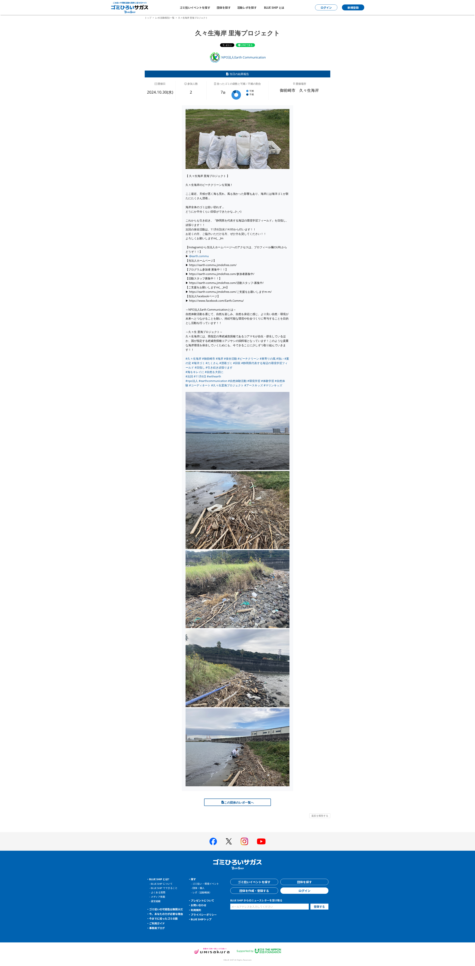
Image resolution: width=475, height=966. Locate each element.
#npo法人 (192, 381)
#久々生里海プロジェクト (227, 385)
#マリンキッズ (273, 385)
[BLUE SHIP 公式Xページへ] (229, 841)
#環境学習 (253, 381)
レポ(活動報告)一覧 (164, 17)
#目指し (200, 367)
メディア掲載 (158, 896)
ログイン (304, 890)
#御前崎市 (208, 358)
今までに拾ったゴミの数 (163, 918)
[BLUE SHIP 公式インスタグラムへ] (244, 841)
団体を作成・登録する (254, 890)
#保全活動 (230, 358)
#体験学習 (267, 381)
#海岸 (219, 358)
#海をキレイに (195, 372)
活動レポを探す (247, 7)
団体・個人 (198, 888)
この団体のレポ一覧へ (239, 802)
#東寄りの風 (268, 358)
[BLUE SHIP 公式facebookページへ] (213, 841)
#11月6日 (200, 376)
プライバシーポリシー (204, 914)
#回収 (236, 363)
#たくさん (212, 363)
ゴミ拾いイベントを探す (195, 7)
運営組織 (155, 901)
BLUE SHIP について (162, 883)
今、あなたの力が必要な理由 (166, 914)
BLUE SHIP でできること (164, 888)
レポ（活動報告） (202, 892)
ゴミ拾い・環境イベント (205, 883)
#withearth (214, 376)
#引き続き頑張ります (219, 367)
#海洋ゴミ (198, 363)
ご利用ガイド (157, 923)
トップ (148, 17)
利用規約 (196, 910)
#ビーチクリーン (248, 358)
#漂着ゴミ (225, 363)
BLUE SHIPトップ (201, 919)
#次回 (189, 376)
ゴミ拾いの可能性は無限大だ (166, 909)
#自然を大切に (214, 372)
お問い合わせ (198, 905)
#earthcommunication (213, 381)
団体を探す (224, 7)
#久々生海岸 (193, 358)
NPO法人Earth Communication (243, 57)
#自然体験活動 (237, 381)
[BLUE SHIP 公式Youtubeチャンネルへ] (261, 841)
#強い (280, 358)
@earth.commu (199, 256)
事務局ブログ (157, 928)
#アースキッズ (253, 385)
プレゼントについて (202, 900)
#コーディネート (199, 385)
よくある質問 (158, 892)
